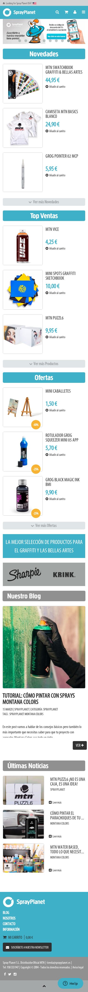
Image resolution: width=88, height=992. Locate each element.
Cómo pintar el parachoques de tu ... (67, 816)
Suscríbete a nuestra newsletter (30, 947)
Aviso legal (78, 967)
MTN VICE (52, 229)
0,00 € (28, 937)
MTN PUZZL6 (55, 318)
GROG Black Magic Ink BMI (63, 482)
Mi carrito (16, 937)
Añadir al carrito (56, 87)
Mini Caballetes (58, 391)
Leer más (56, 802)
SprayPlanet (50, 709)
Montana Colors (34, 714)
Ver (78, 745)
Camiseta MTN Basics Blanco (62, 114)
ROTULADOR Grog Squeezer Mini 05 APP (62, 438)
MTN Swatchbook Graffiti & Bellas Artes (64, 70)
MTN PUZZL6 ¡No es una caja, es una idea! (67, 782)
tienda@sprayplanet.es (58, 963)
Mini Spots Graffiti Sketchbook (61, 276)
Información (11, 929)
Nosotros (9, 918)
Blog (6, 912)
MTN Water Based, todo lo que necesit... (67, 849)
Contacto (9, 923)
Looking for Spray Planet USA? (19, 3)
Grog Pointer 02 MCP (62, 156)
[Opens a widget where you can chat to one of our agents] (70, 984)
